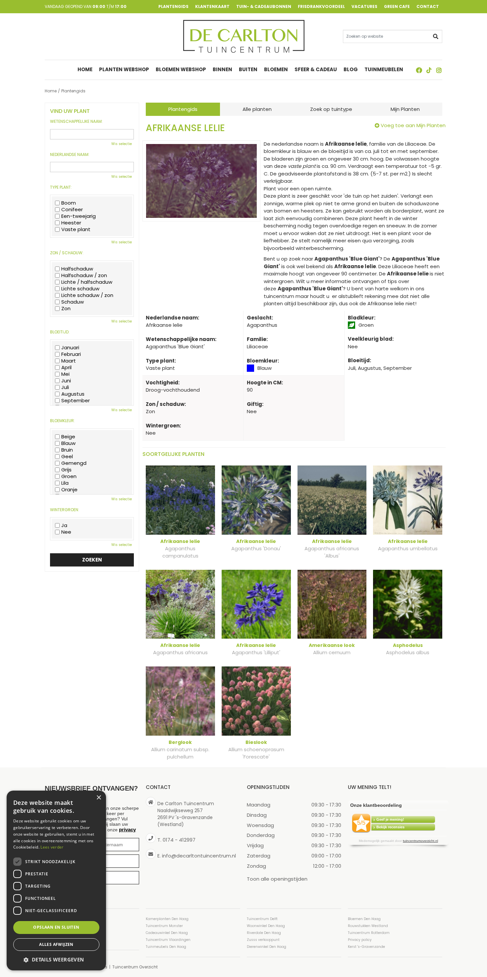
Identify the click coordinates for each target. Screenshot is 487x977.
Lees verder (51, 847)
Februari (71, 354)
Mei (65, 374)
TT (429, 70)
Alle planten (257, 109)
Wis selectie (121, 143)
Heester (71, 222)
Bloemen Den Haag (364, 918)
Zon (66, 308)
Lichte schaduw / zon (87, 295)
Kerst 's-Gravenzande (366, 946)
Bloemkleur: (62, 420)
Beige (68, 436)
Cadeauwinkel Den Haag (167, 932)
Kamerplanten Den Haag (167, 918)
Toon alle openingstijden (277, 878)
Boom (68, 203)
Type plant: (61, 187)
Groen (69, 476)
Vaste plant (75, 229)
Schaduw (72, 302)
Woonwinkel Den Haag (266, 925)
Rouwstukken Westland (368, 925)
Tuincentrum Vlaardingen (168, 939)
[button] (56, 959)
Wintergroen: (64, 510)
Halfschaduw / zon (84, 275)
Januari (70, 347)
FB (419, 70)
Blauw (68, 443)
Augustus (72, 394)
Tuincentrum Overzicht (135, 967)
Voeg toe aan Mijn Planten (413, 125)
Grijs (66, 469)
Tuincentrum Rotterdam (369, 932)
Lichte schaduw (80, 288)
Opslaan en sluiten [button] (56, 927)
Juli (65, 387)
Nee (66, 532)
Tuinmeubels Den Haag (166, 946)
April (66, 367)
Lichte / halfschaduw (86, 282)
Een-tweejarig (78, 216)
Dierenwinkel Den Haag (266, 946)
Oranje (69, 489)
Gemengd (73, 463)
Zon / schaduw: (66, 253)
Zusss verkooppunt (263, 939)
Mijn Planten (405, 109)
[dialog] (56, 880)
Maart (68, 361)
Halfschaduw (77, 269)
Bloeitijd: (60, 332)
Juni (66, 380)
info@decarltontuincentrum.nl (199, 855)
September (75, 400)
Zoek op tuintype (331, 109)
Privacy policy (360, 939)
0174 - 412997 (179, 839)
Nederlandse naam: (69, 154)
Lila (65, 483)
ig (439, 70)
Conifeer (72, 209)
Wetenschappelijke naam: (76, 121)
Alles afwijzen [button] (56, 944)
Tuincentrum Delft (262, 918)
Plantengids (182, 109)
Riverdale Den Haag (264, 932)
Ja (64, 525)
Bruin (67, 450)
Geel (67, 456)
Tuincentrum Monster (164, 925)
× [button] (98, 797)
